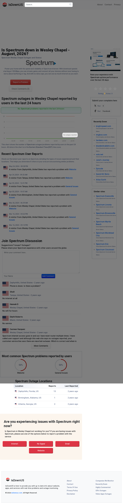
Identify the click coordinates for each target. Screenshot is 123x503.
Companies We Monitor (105, 481)
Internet (14, 444)
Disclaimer (71, 494)
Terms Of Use (72, 487)
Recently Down (101, 484)
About (69, 481)
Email (67, 444)
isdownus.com (16, 493)
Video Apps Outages (104, 494)
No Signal (41, 444)
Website (41, 450)
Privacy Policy (72, 491)
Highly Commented (103, 487)
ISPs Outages (101, 491)
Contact (70, 484)
